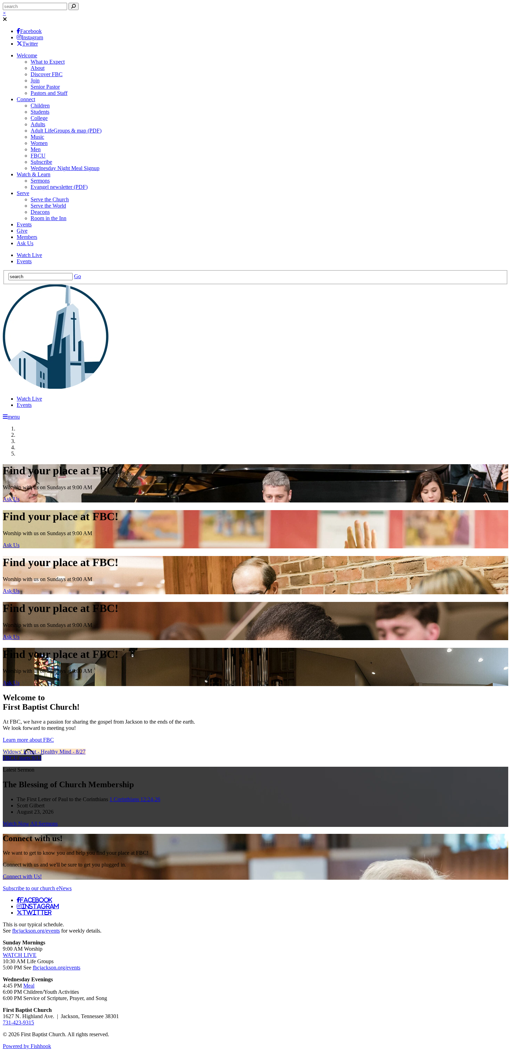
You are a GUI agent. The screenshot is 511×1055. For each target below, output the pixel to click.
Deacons (40, 212)
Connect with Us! (22, 876)
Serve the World (48, 206)
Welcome (27, 55)
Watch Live (29, 255)
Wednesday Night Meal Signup (65, 168)
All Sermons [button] (44, 824)
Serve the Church (50, 199)
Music (37, 137)
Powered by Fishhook (27, 1046)
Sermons (40, 181)
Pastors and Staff (49, 93)
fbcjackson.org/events (36, 931)
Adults (38, 124)
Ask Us (25, 243)
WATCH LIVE (19, 955)
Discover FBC (47, 74)
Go (77, 276)
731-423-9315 (18, 1022)
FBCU (38, 156)
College (39, 118)
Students (40, 112)
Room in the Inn (48, 218)
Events (24, 224)
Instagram (32, 37)
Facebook (31, 31)
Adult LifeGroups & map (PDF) (66, 131)
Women (39, 143)
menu (14, 417)
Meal (28, 986)
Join (35, 80)
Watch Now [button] (16, 824)
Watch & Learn (33, 174)
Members (27, 237)
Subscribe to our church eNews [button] (37, 888)
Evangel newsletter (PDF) (59, 187)
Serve (23, 193)
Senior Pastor (45, 87)
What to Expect (48, 62)
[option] (255, 483)
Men (36, 149)
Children (40, 105)
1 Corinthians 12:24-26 (135, 799)
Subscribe (41, 162)
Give (22, 231)
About (37, 68)
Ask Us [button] (11, 499)
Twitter (30, 44)
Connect (26, 99)
